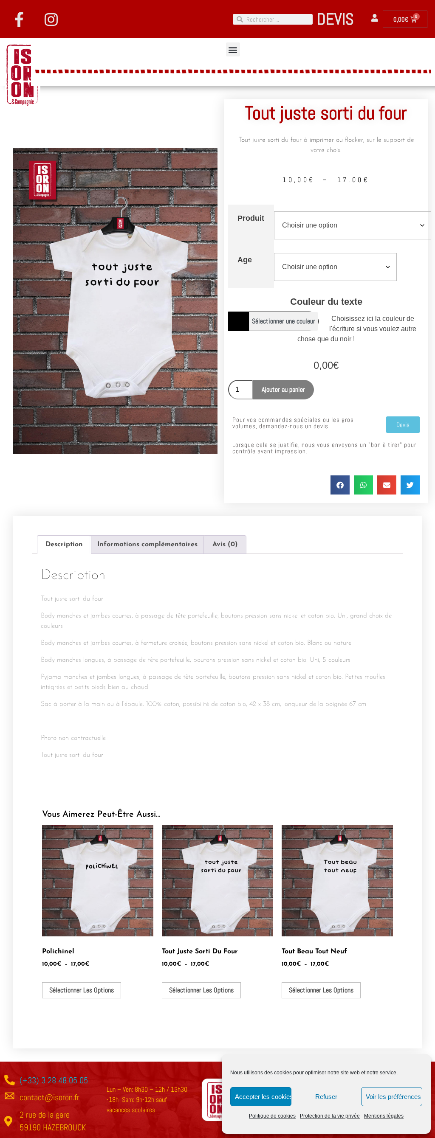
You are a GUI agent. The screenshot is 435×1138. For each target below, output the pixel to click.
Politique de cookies (272, 1116)
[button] (233, 49)
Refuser (326, 1096)
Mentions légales (384, 1116)
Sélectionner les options (81, 990)
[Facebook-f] (19, 19)
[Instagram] (51, 19)
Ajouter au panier (283, 389)
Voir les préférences (393, 1096)
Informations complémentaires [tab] (147, 544)
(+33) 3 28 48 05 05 (54, 1080)
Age (244, 260)
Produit (250, 218)
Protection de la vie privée (330, 1116)
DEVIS (335, 19)
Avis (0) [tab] (225, 544)
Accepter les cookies (263, 1096)
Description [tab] (64, 544)
